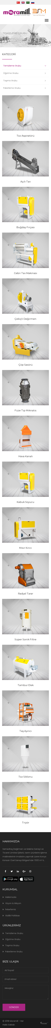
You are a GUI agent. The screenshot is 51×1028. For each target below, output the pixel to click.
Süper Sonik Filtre (25, 639)
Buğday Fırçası (25, 227)
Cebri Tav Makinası (25, 273)
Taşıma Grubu (10, 80)
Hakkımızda (10, 897)
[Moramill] (25, 11)
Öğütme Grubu (10, 73)
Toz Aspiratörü (25, 135)
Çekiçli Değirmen (25, 318)
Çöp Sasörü (26, 364)
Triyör (25, 822)
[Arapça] (28, 2)
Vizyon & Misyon (13, 903)
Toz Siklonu (25, 776)
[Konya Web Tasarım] (43, 1023)
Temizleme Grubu (12, 65)
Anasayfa (7, 39)
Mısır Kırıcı (25, 547)
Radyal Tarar (25, 593)
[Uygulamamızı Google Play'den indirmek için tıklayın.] (10, 879)
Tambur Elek (26, 685)
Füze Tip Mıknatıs (25, 410)
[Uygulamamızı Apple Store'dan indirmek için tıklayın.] (26, 879)
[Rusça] (32, 2)
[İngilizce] (23, 2)
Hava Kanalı (25, 456)
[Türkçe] (18, 2)
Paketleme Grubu (12, 88)
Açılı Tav (25, 181)
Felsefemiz (10, 909)
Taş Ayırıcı (25, 731)
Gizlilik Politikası (12, 915)
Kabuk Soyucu (25, 502)
